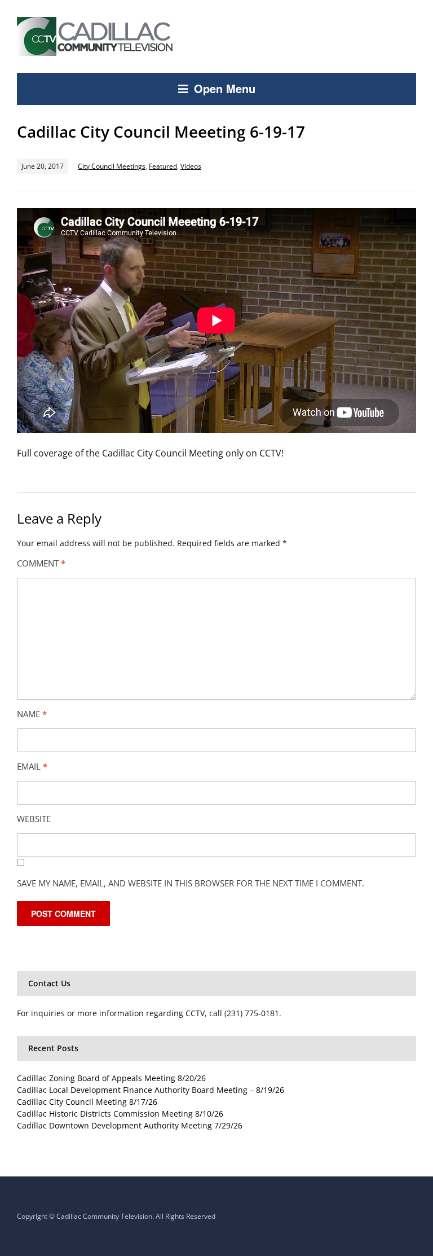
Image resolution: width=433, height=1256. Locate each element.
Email (32, 766)
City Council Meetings (111, 166)
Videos (190, 166)
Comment (41, 563)
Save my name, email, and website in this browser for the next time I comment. (190, 883)
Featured (163, 166)
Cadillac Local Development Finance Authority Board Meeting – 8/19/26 (150, 1089)
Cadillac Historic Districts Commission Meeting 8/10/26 (120, 1113)
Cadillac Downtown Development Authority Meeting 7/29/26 (129, 1125)
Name (32, 713)
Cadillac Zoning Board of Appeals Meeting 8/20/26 (111, 1078)
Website (34, 818)
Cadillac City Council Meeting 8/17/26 (87, 1101)
